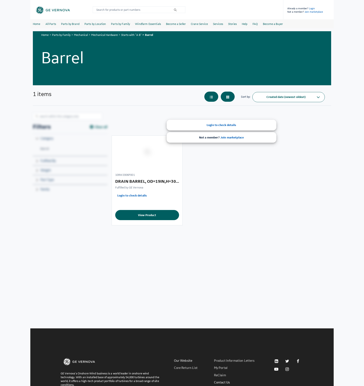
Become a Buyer (273, 24)
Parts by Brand (70, 24)
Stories (232, 24)
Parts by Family (120, 24)
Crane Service (199, 24)
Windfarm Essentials (148, 24)
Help (245, 24)
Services (218, 24)
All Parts (51, 24)
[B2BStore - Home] (53, 10)
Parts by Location (95, 24)
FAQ (255, 24)
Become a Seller (176, 24)
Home (36, 24)
